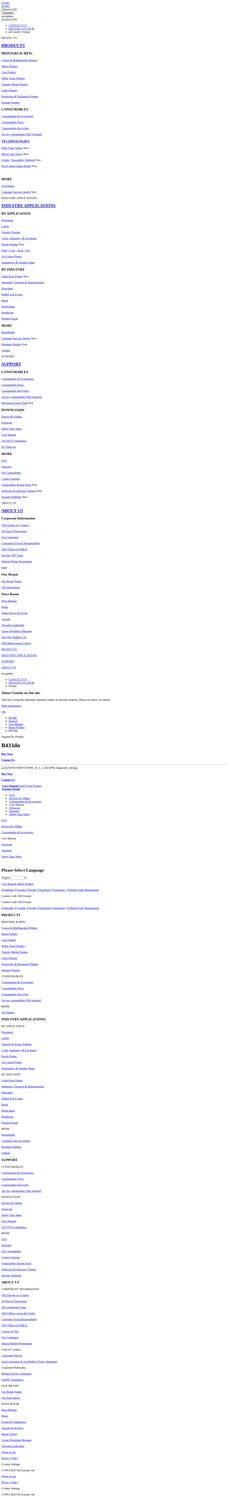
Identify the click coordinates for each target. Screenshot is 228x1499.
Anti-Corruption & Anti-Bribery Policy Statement (29, 1361)
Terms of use (8, 1452)
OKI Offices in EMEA (14, 549)
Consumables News (12, 122)
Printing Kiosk (9, 318)
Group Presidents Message (16, 1440)
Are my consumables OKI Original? (21, 134)
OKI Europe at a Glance (15, 525)
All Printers (7, 186)
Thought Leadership (12, 625)
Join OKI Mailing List (13, 637)
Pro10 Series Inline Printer (16, 166)
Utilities (5, 350)
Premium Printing (11, 344)
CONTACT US (18, 25)
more (4, 567)
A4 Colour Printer (11, 256)
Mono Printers (9, 66)
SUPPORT (11, 364)
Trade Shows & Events (14, 613)
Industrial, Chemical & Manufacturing (22, 282)
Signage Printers (10, 102)
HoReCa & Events (12, 294)
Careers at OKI (10, 1331)
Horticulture (8, 306)
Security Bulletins (11, 496)
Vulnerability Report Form (16, 484)
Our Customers (10, 537)
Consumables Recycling (15, 128)
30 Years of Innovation (14, 531)
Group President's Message (16, 631)
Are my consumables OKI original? (21, 1000)
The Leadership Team (13, 1307)
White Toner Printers (13, 78)
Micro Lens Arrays (12, 154)
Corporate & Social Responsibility (20, 543)
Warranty (6, 466)
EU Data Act (8, 446)
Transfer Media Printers (14, 84)
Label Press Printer (12, 276)
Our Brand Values (11, 581)
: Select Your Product (22, 785)
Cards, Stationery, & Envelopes (19, 238)
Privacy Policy (10, 1458)
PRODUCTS (13, 45)
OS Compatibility (11, 472)
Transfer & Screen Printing (16, 1044)
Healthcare (7, 312)
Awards (5, 619)
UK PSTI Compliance (14, 440)
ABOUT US (12, 510)
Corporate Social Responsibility (19, 1319)
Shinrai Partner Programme (16, 561)
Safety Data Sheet (11, 428)
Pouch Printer (9, 1056)
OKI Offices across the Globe (18, 1313)
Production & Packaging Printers (19, 96)
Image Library (9, 1434)
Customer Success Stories (15, 192)
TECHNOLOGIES (15, 141)
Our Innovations (10, 587)
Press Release (9, 601)
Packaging (7, 220)
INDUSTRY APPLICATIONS (28, 205)
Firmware (6, 422)
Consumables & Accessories (17, 116)
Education (7, 288)
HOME (13, 717)
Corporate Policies (11, 1355)
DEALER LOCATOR (21, 28)
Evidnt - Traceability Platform (18, 160)
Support (13, 721)
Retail (4, 300)
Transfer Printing (10, 232)
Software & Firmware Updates (18, 490)
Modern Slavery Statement (16, 1373)
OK (3, 711)
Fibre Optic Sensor (12, 148)
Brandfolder (8, 332)
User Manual (8, 434)
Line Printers (8, 72)
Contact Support (10, 478)
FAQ (4, 460)
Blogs (4, 607)
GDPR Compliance (12, 1379)
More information (11, 705)
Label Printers (9, 90)
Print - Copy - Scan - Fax (15, 250)
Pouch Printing (9, 244)
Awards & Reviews (12, 1428)
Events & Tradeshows (13, 1422)
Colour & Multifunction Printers (19, 60)
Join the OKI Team (12, 555)
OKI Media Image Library (16, 643)
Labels (5, 226)
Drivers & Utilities (11, 416)
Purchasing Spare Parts (14, 403)
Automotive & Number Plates (18, 262)
